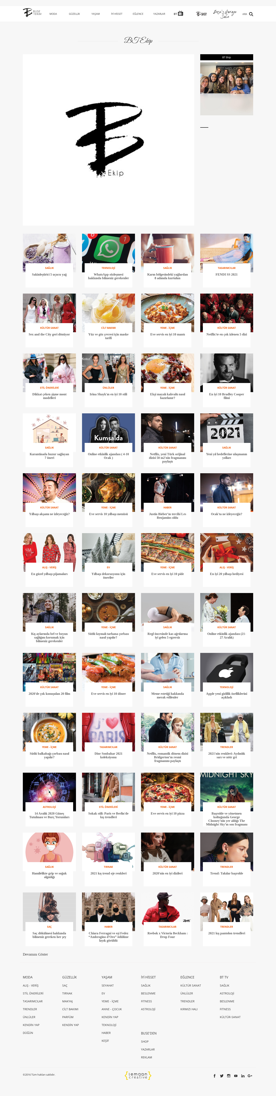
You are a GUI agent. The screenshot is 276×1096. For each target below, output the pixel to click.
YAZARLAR (159, 14)
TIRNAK (67, 993)
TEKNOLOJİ (109, 1025)
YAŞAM (96, 14)
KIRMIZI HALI (189, 1009)
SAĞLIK (146, 985)
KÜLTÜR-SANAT (230, 1017)
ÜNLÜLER (29, 1017)
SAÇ (64, 985)
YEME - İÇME (110, 1001)
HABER (106, 1033)
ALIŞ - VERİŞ (31, 985)
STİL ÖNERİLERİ (33, 993)
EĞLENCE (138, 14)
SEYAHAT (108, 985)
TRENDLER (30, 1009)
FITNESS (146, 1001)
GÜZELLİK (74, 14)
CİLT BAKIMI (70, 1009)
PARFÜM (68, 1017)
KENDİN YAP (31, 1025)
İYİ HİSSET (116, 14)
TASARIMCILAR (33, 1001)
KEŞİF (105, 1041)
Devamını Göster (35, 954)
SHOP (145, 1041)
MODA (53, 14)
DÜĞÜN (28, 1033)
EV (103, 993)
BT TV (224, 977)
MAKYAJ (67, 1001)
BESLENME (148, 993)
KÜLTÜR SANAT (190, 985)
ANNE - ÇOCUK (112, 1009)
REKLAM (146, 1057)
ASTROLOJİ (148, 1009)
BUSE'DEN (149, 1033)
